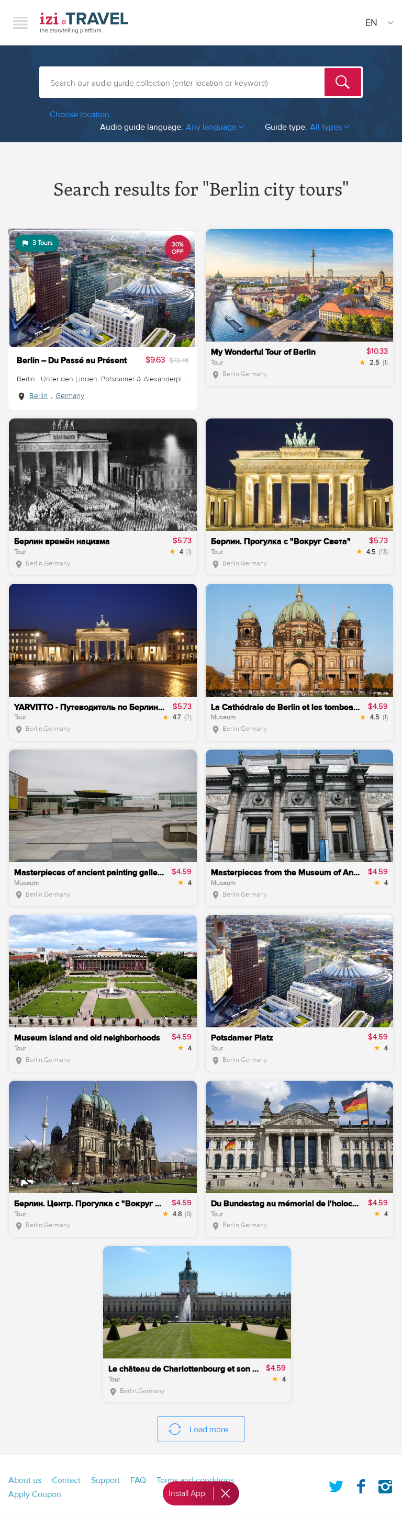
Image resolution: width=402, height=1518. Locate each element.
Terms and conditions (195, 1480)
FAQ (138, 1480)
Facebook (360, 1484)
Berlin (38, 396)
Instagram (385, 1484)
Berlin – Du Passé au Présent (72, 360)
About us (24, 1480)
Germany (69, 396)
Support (105, 1480)
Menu (20, 22)
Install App (187, 1493)
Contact (66, 1480)
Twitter (336, 1484)
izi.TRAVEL (84, 22)
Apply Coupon (34, 1494)
